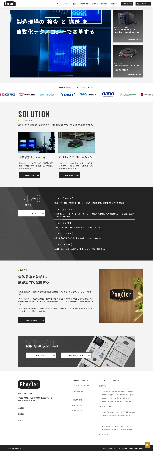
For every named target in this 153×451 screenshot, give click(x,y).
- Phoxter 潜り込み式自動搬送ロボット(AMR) (116, 391)
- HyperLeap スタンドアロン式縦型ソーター (116, 429)
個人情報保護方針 (14, 448)
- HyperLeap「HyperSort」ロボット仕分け (116, 426)
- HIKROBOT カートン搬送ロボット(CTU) (115, 398)
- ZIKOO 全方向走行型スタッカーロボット (115, 415)
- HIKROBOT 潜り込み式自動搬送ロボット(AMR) (117, 395)
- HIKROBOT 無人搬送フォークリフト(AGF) (115, 401)
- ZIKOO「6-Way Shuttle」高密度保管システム (117, 412)
